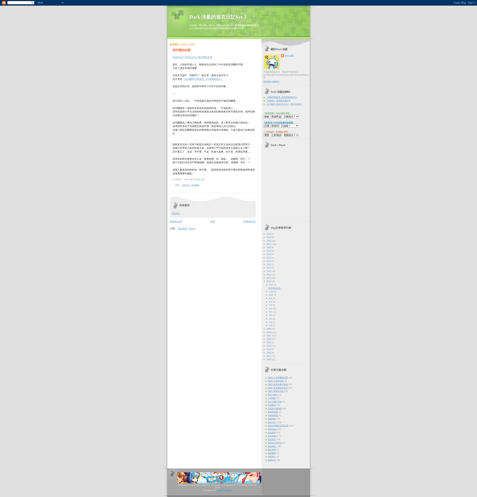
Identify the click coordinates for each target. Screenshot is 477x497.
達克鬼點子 (273, 436)
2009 (268, 329)
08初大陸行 (273, 395)
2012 (268, 275)
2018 (268, 254)
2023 (268, 237)
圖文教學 (272, 450)
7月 (271, 305)
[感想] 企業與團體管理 (278, 378)
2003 (268, 349)
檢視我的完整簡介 (271, 81)
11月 (271, 291)
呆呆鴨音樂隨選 (275, 408)
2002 (268, 353)
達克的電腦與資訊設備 (278, 426)
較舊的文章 (250, 221)
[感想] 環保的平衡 (276, 391)
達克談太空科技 (275, 443)
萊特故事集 (273, 415)
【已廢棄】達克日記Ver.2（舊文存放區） (284, 104)
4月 (271, 315)
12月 (271, 285)
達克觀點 (195, 185)
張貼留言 (176, 213)
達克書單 (272, 432)
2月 (271, 322)
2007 (268, 336)
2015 (268, 264)
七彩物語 (272, 398)
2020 (268, 247)
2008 (268, 332)
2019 (268, 251)
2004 (268, 346)
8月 (271, 302)
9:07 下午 (200, 179)
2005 (268, 342)
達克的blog (273, 429)
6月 (271, 308)
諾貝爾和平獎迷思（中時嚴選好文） (204, 79)
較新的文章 (176, 221)
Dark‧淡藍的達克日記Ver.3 (218, 17)
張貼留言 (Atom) (187, 228)
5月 (271, 312)
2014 (268, 268)
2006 (268, 339)
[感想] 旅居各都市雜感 (278, 384)
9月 (271, 298)
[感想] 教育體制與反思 (278, 388)
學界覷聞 (272, 453)
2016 (268, 261)
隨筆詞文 (272, 460)
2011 (268, 278)
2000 (268, 359)
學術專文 (272, 456)
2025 (268, 234)
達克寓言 (272, 439)
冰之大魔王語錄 (275, 402)
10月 (271, 295)
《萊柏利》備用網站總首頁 (278, 100)
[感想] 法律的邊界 (276, 381)
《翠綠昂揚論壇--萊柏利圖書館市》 (282, 97)
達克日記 (186, 185)
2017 (268, 258)
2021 (268, 244)
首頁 (212, 221)
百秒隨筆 (272, 405)
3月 (271, 319)
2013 (268, 271)
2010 (268, 281)
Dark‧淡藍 (289, 55)
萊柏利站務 (273, 412)
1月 (271, 325)
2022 (268, 241)
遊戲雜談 (272, 419)
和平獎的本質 (181, 50)
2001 (268, 356)
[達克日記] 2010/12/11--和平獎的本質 (192, 57)
